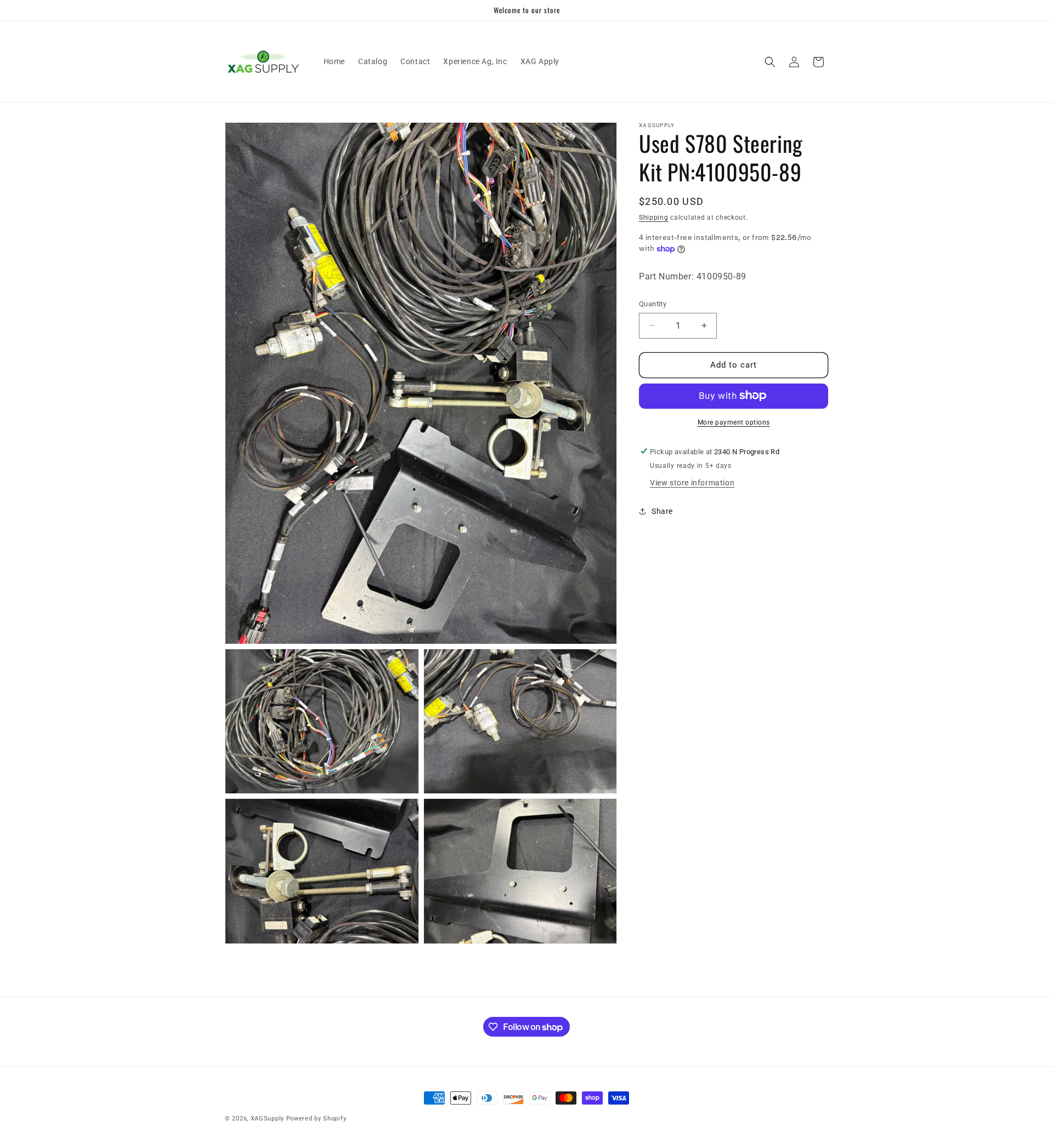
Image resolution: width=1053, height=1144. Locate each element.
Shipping (654, 217)
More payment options (734, 422)
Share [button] (662, 511)
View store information (692, 482)
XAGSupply (267, 1118)
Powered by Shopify (316, 1118)
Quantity (652, 304)
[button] (770, 62)
